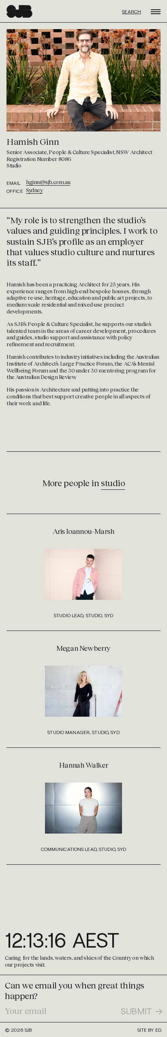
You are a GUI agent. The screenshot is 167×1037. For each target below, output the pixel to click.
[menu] (156, 10)
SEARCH (131, 11)
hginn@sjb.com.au (48, 182)
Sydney (34, 190)
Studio (113, 482)
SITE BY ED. (149, 1029)
